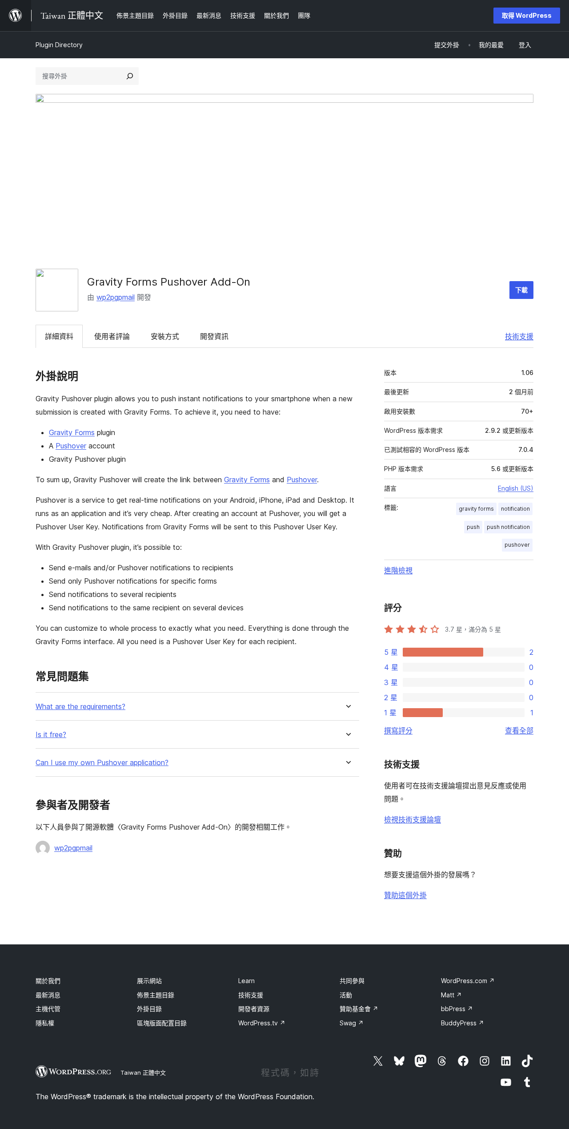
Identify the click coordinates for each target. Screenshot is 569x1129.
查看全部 (519, 730)
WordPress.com (468, 980)
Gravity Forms (72, 432)
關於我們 (48, 980)
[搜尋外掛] (130, 76)
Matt (451, 995)
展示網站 (149, 980)
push (473, 527)
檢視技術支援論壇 (412, 819)
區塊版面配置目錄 (162, 1023)
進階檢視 (398, 570)
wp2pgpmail (115, 297)
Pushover (71, 445)
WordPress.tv (261, 1023)
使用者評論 (112, 336)
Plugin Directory (59, 44)
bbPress (457, 1008)
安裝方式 (165, 336)
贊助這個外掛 (405, 895)
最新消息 (48, 995)
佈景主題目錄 (155, 995)
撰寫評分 (398, 730)
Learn (246, 980)
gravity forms (476, 508)
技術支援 (519, 336)
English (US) (515, 488)
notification (515, 508)
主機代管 (48, 1008)
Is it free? (51, 734)
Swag (352, 1023)
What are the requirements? (80, 706)
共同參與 (352, 980)
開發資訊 (214, 336)
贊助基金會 (359, 1008)
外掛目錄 (149, 1008)
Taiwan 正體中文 (143, 1072)
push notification (508, 527)
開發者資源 (253, 1008)
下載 (521, 290)
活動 (346, 995)
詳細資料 (59, 336)
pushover (517, 544)
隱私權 (45, 1023)
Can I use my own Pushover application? (102, 762)
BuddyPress (462, 1023)
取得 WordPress (527, 15)
